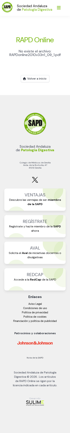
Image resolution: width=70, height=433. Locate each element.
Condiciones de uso (35, 308)
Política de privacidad (35, 312)
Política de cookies (35, 316)
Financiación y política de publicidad (35, 321)
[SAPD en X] (35, 182)
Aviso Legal (35, 303)
